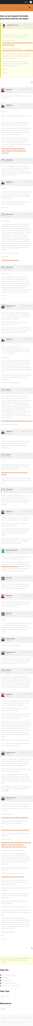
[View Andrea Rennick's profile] (3, 90)
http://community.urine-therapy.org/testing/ (14, 817)
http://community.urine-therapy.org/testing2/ (15, 830)
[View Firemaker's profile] (3, 215)
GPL (3, 1022)
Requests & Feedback (10, 975)
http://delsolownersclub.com (10, 566)
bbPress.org (13, 1017)
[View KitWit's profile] (3, 390)
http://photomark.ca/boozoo (10, 260)
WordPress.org (5, 1017)
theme (2, 998)
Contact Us (7, 1022)
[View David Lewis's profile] (3, 671)
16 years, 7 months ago (26, 797)
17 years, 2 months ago (26, 638)
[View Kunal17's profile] (3, 578)
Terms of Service (20, 1022)
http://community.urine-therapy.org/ (12, 877)
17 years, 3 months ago (26, 89)
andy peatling (4, 996)
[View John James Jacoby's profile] (3, 551)
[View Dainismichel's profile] (3, 306)
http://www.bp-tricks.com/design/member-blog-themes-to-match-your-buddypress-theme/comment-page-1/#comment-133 (16, 845)
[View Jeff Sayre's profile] (3, 106)
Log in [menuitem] (26, 2)
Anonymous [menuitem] (30, 2)
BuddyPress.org (3, 7)
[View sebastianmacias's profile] (4, 26)
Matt (26, 1017)
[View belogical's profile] (3, 160)
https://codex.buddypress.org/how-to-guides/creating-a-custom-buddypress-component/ (13, 151)
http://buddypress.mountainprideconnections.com (16, 421)
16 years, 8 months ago (26, 652)
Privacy (13, 1022)
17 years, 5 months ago (26, 24)
